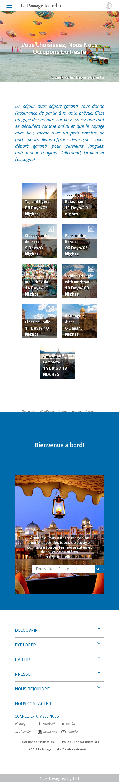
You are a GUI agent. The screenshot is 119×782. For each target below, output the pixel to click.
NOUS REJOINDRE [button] (32, 688)
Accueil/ (56, 77)
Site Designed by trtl (59, 778)
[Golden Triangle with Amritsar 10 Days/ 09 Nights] (79, 266)
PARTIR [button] (22, 659)
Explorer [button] (25, 644)
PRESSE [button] (22, 674)
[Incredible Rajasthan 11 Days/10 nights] (79, 186)
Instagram (50, 731)
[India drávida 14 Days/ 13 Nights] (39, 266)
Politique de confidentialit (80, 742)
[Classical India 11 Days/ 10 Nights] (39, 307)
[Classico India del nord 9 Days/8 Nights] (39, 226)
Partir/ (69, 77)
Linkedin (24, 731)
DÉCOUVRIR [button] (26, 630)
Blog (22, 723)
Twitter (70, 723)
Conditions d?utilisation (37, 742)
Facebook (48, 723)
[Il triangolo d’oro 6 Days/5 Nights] (79, 307)
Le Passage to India (41, 5)
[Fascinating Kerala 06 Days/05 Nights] (79, 226)
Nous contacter (33, 703)
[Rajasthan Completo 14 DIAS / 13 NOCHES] (57, 347)
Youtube (72, 731)
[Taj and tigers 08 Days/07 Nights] (39, 186)
